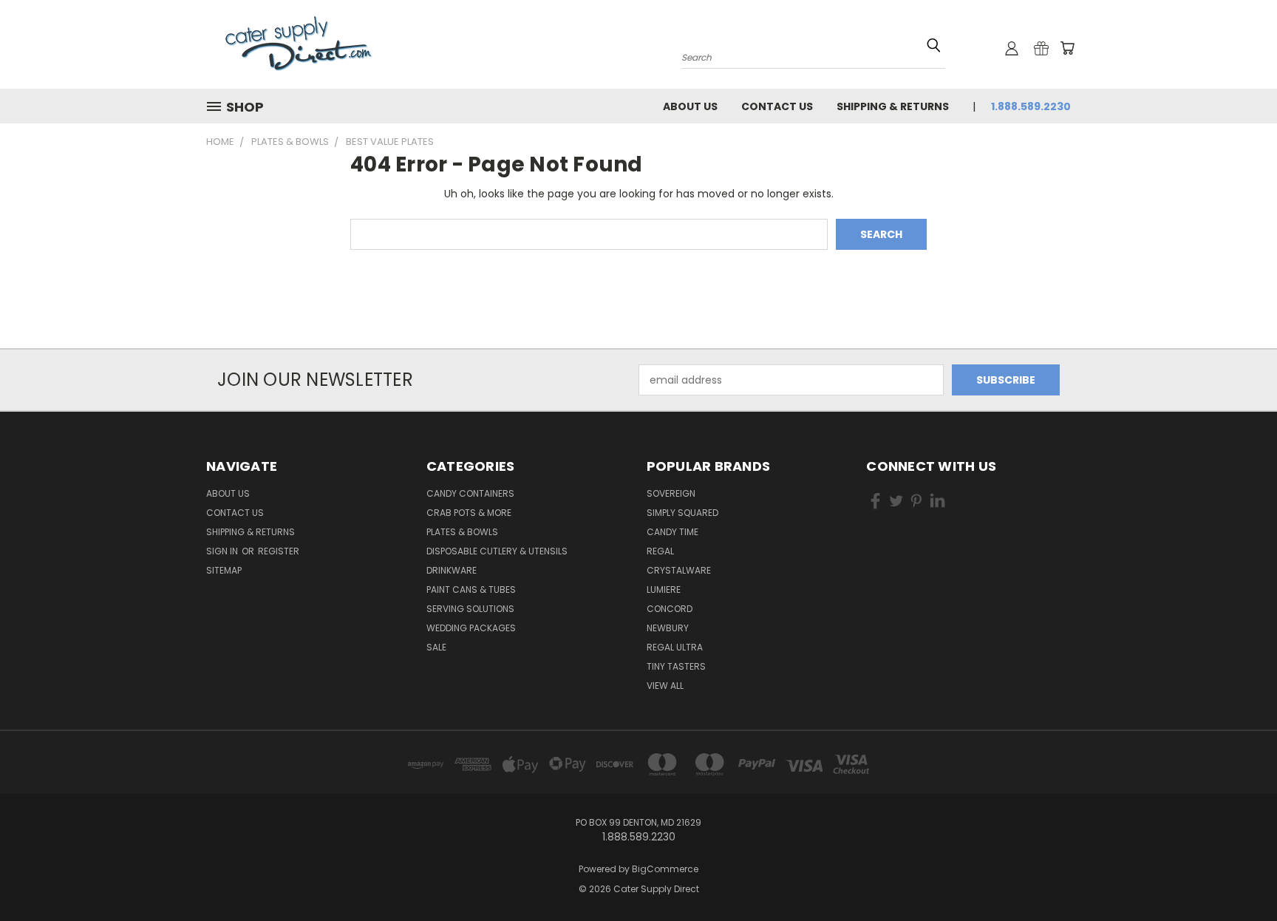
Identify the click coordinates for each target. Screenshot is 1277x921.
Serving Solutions (470, 608)
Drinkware (451, 570)
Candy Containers (470, 493)
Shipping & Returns (893, 106)
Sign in (223, 551)
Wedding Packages (471, 628)
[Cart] (1067, 48)
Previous (1238, 875)
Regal (660, 551)
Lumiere (664, 589)
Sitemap (224, 570)
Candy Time (672, 532)
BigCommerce (665, 869)
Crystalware (679, 570)
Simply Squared (682, 512)
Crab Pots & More (468, 512)
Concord (669, 608)
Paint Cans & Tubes (471, 589)
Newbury (668, 628)
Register (278, 551)
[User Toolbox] (1011, 48)
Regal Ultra (675, 647)
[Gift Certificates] (1041, 48)
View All (665, 685)
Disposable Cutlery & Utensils (497, 551)
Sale (436, 647)
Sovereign (671, 493)
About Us (690, 106)
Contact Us (777, 106)
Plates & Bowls (462, 532)
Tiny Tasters (676, 666)
